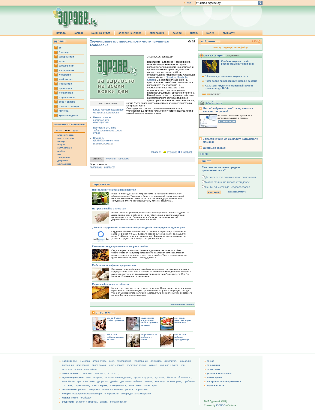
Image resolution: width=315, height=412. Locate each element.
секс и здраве (67, 101)
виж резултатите (237, 192)
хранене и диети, (169, 365)
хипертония (63, 157)
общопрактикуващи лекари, (87, 393)
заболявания (66, 65)
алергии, (98, 377)
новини (78, 33)
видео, (74, 397)
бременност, (185, 377)
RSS (189, 3)
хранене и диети (68, 115)
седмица (227, 47)
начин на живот (100, 33)
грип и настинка (66, 138)
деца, (112, 361)
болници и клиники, (112, 389)
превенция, (68, 365)
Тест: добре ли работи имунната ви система (231, 81)
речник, (82, 389)
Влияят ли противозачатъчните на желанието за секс (106, 140)
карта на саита (215, 385)
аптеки (194, 33)
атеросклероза (65, 135)
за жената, (100, 373)
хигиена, (154, 365)
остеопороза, (174, 381)
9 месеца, (85, 361)
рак (59, 154)
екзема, (149, 381)
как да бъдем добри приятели (115, 319)
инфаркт (62, 141)
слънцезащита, (118, 385)
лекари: (66, 393)
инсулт (61, 144)
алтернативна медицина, (118, 377)
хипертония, (136, 385)
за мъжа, (87, 373)
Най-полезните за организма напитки (114, 189)
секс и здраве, (117, 365)
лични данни (214, 377)
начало (61, 33)
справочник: (69, 389)
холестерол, (151, 385)
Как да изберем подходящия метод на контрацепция (108, 111)
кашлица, (160, 381)
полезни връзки (118, 401)
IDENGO (221, 405)
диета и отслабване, (131, 381)
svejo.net (172, 152)
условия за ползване (219, 373)
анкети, (104, 401)
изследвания (66, 70)
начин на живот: (71, 373)
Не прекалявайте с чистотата (109, 208)
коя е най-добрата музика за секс (115, 337)
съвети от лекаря (69, 106)
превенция (65, 88)
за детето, (113, 373)
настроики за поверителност (224, 381)
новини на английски (86, 369)
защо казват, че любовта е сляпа (149, 337)
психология (66, 92)
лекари (177, 33)
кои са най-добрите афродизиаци (181, 337)
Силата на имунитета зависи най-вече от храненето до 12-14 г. (229, 86)
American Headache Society (167, 78)
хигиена (63, 110)
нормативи (65, 83)
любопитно (65, 79)
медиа (210, 33)
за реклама (213, 365)
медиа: (66, 397)
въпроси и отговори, (87, 401)
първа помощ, (100, 365)
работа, (129, 389)
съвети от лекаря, (137, 365)
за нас (210, 361)
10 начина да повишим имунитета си (226, 76)
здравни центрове (129, 33)
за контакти (213, 369)
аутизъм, (160, 377)
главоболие (123, 158)
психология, (83, 365)
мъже (59, 130)
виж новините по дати (182, 304)
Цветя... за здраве (214, 147)
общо (245, 47)
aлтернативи (66, 56)
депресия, (103, 381)
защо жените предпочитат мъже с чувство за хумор (149, 321)
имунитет (215, 94)
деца (61, 61)
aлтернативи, (100, 361)
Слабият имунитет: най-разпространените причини (237, 62)
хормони (111, 158)
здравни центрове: (73, 377)
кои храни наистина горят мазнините (182, 320)
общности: (68, 401)
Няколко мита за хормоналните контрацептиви (102, 120)
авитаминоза (64, 164)
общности (229, 33)
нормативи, (185, 361)
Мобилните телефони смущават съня (114, 265)
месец (237, 47)
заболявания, (124, 361)
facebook (187, 152)
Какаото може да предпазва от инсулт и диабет (120, 246)
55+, (75, 361)
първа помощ (67, 97)
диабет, (114, 381)
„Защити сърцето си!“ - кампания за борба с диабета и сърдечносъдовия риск (139, 227)
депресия (62, 160)
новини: (67, 361)
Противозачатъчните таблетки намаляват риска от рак (107, 130)
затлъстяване (64, 148)
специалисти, (112, 393)
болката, (172, 377)
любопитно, (170, 361)
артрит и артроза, (144, 377)
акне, (89, 377)
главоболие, (69, 381)
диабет (61, 151)
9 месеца (64, 52)
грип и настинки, (86, 381)
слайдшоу (86, 397)
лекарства (65, 74)
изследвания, (141, 361)
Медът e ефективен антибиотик (110, 284)
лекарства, (156, 361)
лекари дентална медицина (136, 393)
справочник (157, 33)
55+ (61, 47)
